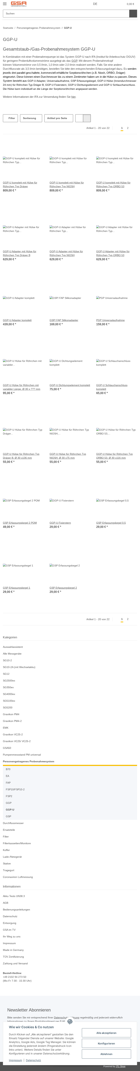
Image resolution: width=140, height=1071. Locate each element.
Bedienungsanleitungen (17, 909)
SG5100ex (9, 701)
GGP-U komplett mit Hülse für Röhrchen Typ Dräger (21, 184)
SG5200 (7, 707)
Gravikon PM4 (11, 714)
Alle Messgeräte (12, 653)
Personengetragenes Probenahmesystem (28, 761)
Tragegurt (9, 870)
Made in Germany (14, 950)
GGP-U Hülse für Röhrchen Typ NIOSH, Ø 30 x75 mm (68, 456)
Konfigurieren (106, 1043)
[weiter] (134, 128)
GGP (74, 60)
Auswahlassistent (13, 647)
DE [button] (96, 4)
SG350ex (8, 687)
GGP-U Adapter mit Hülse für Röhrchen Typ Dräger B (20, 253)
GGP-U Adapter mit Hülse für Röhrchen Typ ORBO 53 (113, 253)
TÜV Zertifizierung (14, 957)
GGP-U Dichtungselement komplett (65, 387)
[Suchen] (133, 13)
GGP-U (10, 809)
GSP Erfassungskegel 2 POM (20, 523)
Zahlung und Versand (16, 963)
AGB (5, 903)
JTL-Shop (121, 1066)
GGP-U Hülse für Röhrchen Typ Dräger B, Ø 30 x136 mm (21, 456)
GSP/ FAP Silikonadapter (64, 320)
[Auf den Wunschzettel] (38, 146)
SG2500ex (9, 680)
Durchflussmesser (14, 823)
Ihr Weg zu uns (12, 936)
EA (7, 776)
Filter (11, 118)
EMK (5, 728)
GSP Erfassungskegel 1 (16, 588)
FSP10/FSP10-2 (14, 789)
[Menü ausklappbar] (5, 2)
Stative (7, 863)
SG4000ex (9, 694)
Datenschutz (33, 1060)
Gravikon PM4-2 (12, 721)
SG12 (6, 674)
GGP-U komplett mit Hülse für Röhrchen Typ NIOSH (68, 184)
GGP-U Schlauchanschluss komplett (112, 387)
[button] (108, 4)
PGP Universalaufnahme (111, 320)
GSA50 (7, 748)
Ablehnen (106, 1054)
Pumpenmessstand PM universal (23, 754)
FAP (8, 783)
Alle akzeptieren (106, 1032)
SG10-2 (7, 660)
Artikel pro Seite (57, 118)
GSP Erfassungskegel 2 (63, 588)
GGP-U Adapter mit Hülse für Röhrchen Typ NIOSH (67, 253)
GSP (8, 816)
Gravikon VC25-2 (13, 734)
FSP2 (8, 796)
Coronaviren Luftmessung (18, 877)
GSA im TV (9, 930)
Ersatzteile (9, 830)
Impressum (15, 1060)
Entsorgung (10, 923)
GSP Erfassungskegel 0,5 (111, 523)
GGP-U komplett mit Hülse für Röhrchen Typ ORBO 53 (114, 184)
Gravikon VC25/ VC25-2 (16, 741)
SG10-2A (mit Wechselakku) (19, 667)
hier (73, 96)
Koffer (6, 850)
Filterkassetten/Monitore (18, 843)
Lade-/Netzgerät (13, 857)
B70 (8, 769)
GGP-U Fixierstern (60, 523)
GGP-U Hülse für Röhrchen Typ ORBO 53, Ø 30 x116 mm (115, 456)
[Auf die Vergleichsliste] (28, 146)
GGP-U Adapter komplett (18, 320)
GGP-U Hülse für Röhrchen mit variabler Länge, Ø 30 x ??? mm (21, 387)
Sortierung (29, 118)
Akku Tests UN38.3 (14, 896)
